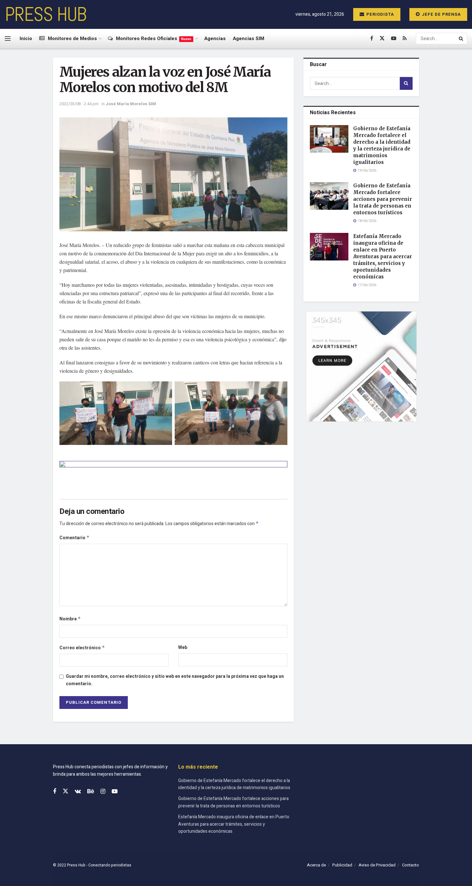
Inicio (26, 38)
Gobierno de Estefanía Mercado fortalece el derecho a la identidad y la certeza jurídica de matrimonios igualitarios (234, 784)
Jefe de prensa (441, 14)
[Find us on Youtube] (393, 38)
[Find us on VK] (78, 792)
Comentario (74, 537)
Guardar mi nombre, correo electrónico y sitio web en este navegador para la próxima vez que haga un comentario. (175, 680)
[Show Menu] (8, 38)
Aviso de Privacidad (377, 865)
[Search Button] (461, 38)
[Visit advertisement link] (173, 475)
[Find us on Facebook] (371, 38)
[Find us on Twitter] (382, 38)
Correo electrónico (82, 647)
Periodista (379, 14)
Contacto (410, 865)
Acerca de (316, 865)
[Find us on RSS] (405, 38)
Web (182, 647)
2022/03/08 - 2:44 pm (79, 104)
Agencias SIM (248, 38)
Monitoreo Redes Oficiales (153, 38)
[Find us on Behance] (90, 792)
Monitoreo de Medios (72, 38)
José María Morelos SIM (131, 104)
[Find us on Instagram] (103, 792)
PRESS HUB (45, 14)
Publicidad (342, 865)
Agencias (215, 38)
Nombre (70, 619)
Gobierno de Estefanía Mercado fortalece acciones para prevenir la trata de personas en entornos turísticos (382, 199)
